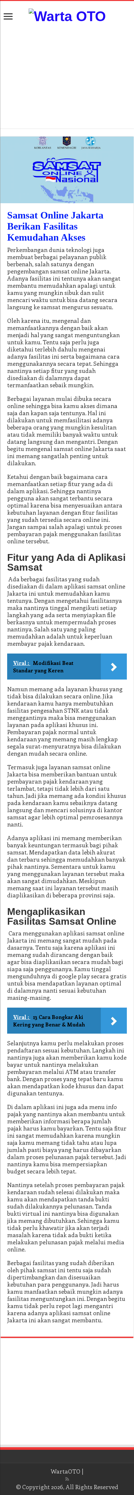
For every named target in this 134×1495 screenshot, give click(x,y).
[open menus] (8, 17)
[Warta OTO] (67, 15)
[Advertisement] (67, 76)
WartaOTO (65, 1471)
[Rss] (67, 1479)
